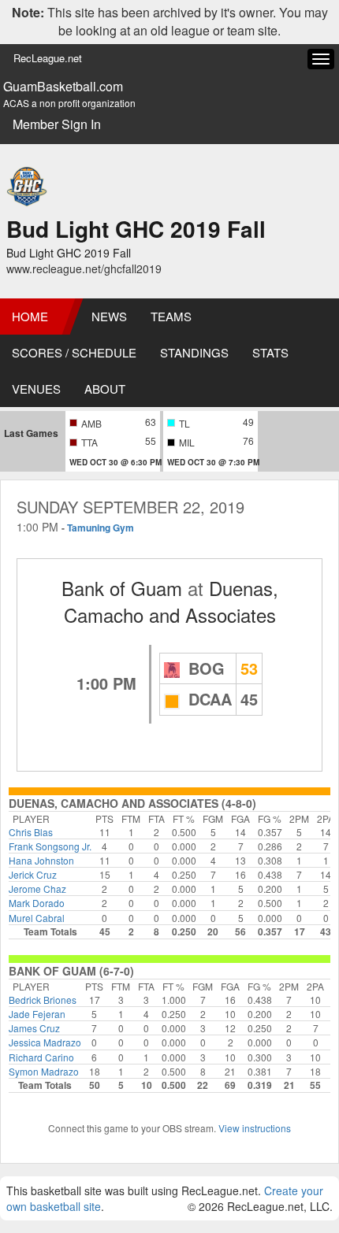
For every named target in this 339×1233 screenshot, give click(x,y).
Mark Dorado (37, 902)
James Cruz (34, 1028)
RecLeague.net (47, 57)
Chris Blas (31, 832)
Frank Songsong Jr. (50, 846)
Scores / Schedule (74, 352)
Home (30, 316)
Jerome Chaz (37, 888)
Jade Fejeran (37, 1013)
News (109, 316)
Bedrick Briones (42, 999)
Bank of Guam (121, 588)
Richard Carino (41, 1057)
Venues (36, 388)
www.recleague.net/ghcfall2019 (84, 268)
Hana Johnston (41, 860)
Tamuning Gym (100, 527)
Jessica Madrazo (45, 1042)
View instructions (254, 1128)
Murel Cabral (37, 917)
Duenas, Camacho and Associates (171, 601)
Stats (270, 352)
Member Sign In (57, 124)
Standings (194, 352)
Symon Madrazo (44, 1071)
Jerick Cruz (33, 874)
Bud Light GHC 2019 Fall (136, 229)
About (104, 388)
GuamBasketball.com (63, 86)
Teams (171, 316)
